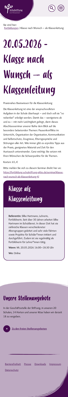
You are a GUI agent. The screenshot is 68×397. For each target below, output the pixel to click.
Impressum (55, 364)
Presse (27, 364)
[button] (61, 8)
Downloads (40, 364)
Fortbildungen (11, 28)
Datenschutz (11, 370)
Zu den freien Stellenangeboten (29, 328)
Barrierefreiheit (13, 364)
